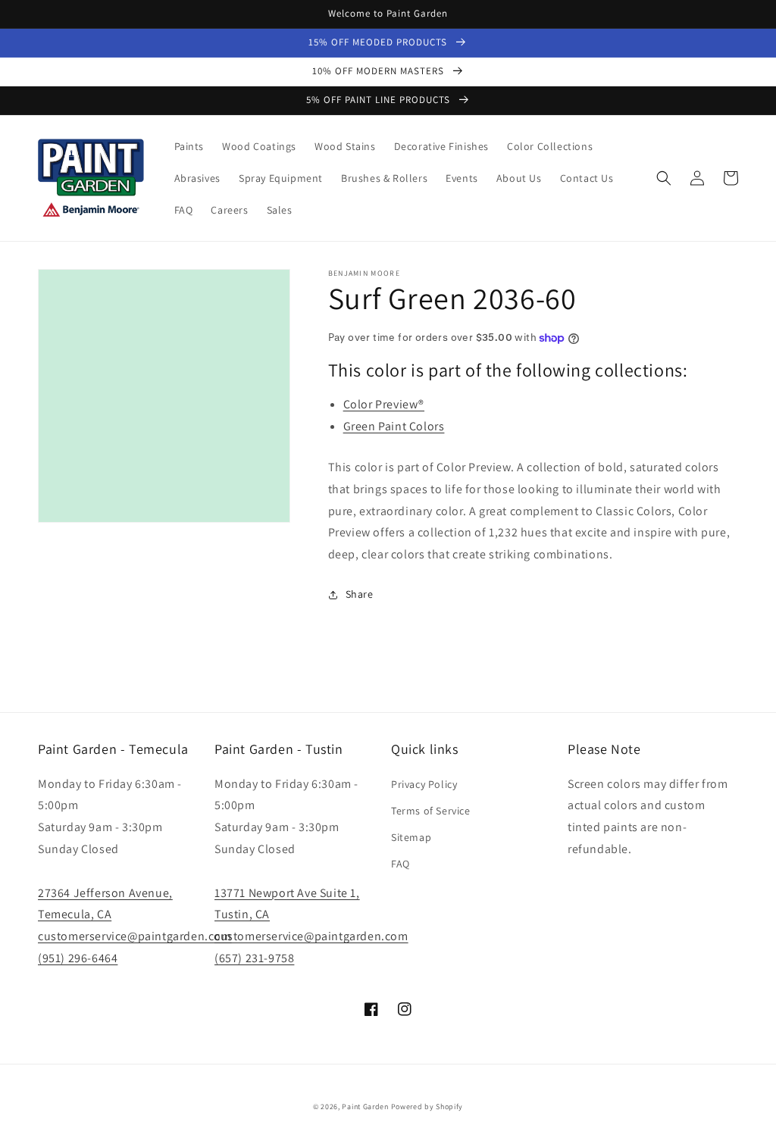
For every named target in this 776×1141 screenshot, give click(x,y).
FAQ (400, 864)
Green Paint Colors (394, 426)
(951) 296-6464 (77, 958)
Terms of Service (431, 810)
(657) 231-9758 (254, 958)
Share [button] (360, 594)
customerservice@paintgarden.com (135, 936)
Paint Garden (365, 1106)
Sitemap (411, 837)
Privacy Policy (424, 784)
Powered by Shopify (427, 1106)
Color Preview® (383, 404)
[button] (664, 178)
